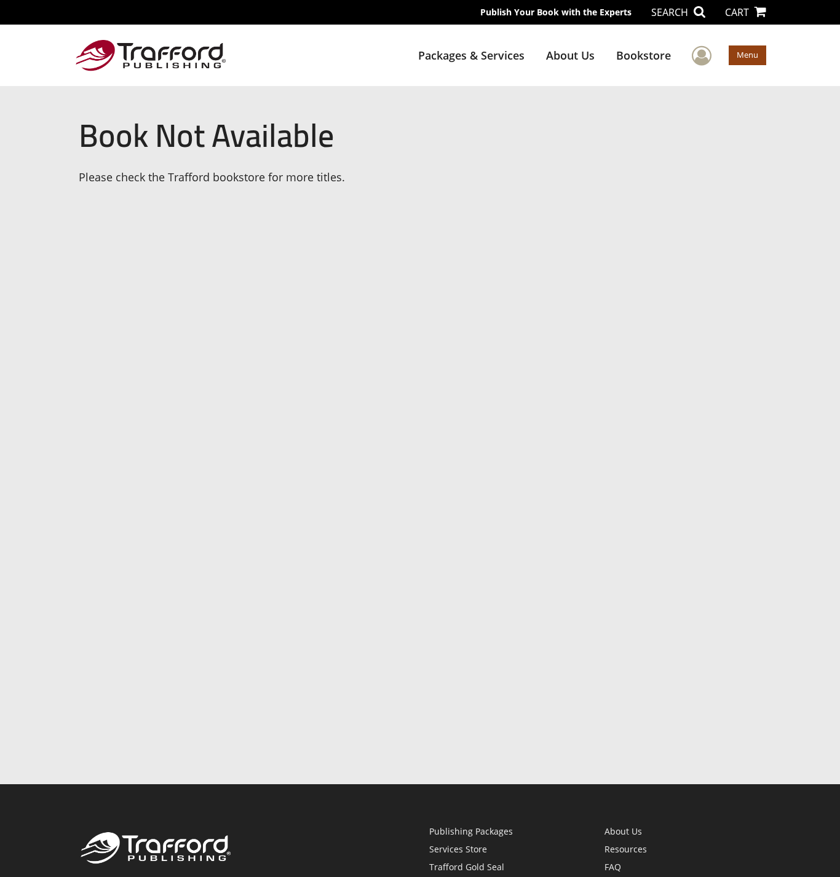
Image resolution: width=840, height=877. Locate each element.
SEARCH (671, 12)
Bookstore (643, 55)
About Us (570, 55)
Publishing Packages (471, 831)
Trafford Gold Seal (466, 867)
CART (738, 12)
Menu (747, 54)
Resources (625, 849)
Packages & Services (471, 55)
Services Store (458, 849)
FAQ (612, 867)
